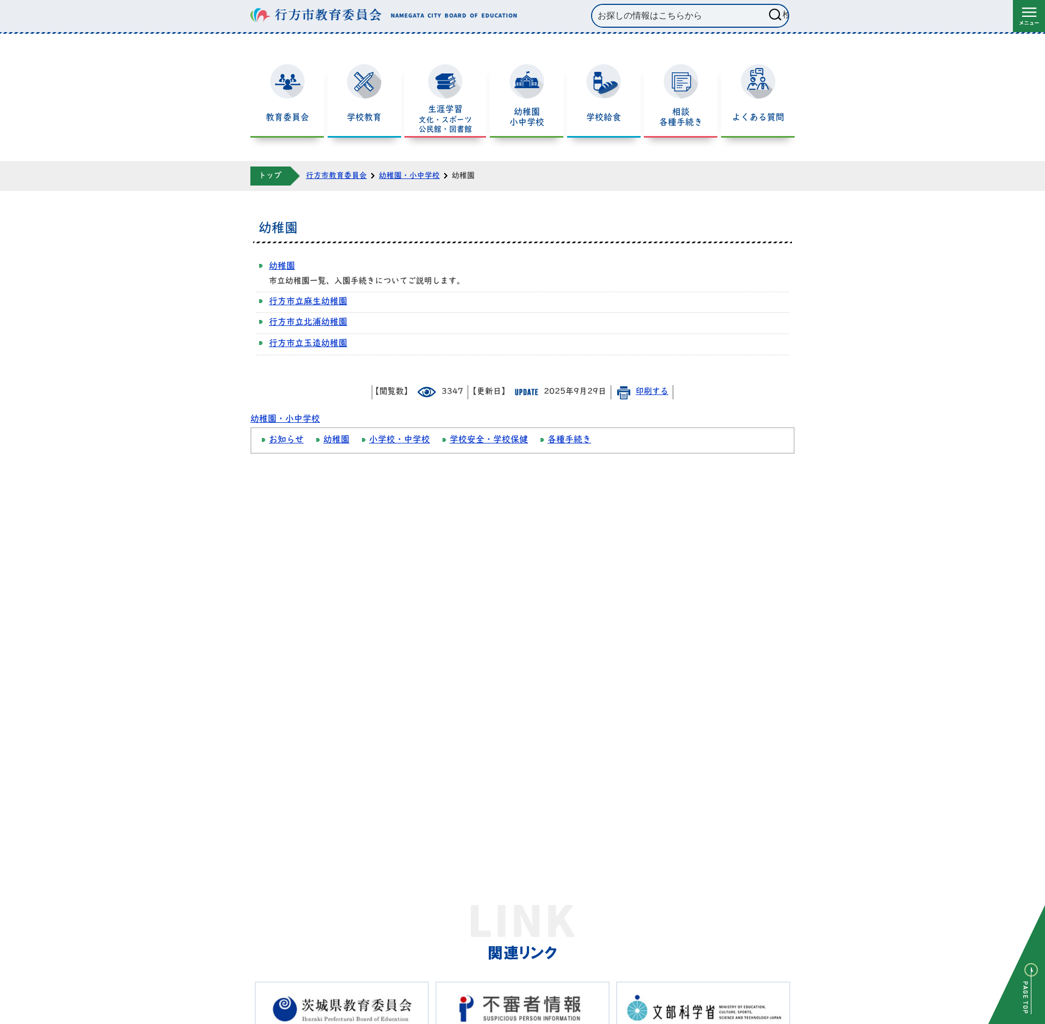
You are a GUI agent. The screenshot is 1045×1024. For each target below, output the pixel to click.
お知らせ (286, 440)
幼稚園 (282, 266)
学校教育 (364, 118)
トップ (270, 176)
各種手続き (569, 440)
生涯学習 (445, 120)
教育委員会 (287, 118)
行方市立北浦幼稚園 (308, 322)
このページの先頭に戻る (1016, 964)
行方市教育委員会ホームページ (383, 15)
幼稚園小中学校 (526, 117)
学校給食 (603, 118)
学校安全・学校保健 (489, 440)
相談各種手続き (681, 117)
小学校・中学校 (399, 440)
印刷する (652, 392)
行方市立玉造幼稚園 (308, 344)
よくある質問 (758, 118)
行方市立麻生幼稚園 (308, 302)
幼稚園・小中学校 (409, 176)
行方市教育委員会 (336, 176)
